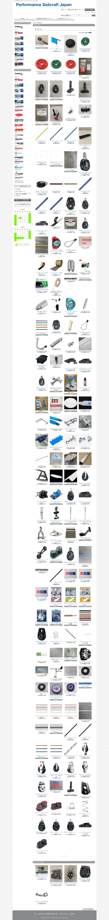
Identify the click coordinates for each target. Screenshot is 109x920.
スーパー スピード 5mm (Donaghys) (85, 564)
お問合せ (64, 18)
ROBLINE (17, 163)
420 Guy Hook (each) (70, 447)
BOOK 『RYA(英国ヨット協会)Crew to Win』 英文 (56, 623)
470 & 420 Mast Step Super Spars (85, 145)
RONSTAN (17, 117)
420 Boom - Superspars (85, 466)
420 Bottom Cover (56, 466)
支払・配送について (44, 18)
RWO (16, 132)
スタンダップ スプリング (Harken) (85, 814)
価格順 (86, 32)
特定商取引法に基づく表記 (51, 913)
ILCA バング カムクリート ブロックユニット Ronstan (56, 883)
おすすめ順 (81, 32)
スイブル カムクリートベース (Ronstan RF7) (42, 560)
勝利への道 (70, 392)
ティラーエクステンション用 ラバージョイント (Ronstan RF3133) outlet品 (85, 99)
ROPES (16, 66)
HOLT (16, 127)
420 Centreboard (70, 483)
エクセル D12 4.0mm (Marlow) (85, 192)
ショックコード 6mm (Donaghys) (56, 731)
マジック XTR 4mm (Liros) (42, 571)
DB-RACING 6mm (71, 191)
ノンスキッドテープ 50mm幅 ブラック (42, 273)
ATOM (26, 244)
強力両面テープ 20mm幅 (41, 291)
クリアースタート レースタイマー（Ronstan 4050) (85, 662)
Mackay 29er (17, 51)
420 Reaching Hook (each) (70, 351)
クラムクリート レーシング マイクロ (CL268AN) (85, 502)
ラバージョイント (71, 94)
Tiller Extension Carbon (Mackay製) (42, 160)
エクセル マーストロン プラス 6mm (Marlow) (70, 756)
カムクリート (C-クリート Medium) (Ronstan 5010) (56, 560)
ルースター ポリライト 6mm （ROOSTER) (41, 255)
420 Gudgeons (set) (85, 447)
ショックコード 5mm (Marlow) (71, 738)
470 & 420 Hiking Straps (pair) (56, 429)
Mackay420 (17, 87)
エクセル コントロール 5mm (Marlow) (71, 141)
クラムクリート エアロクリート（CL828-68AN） (85, 115)
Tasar (16, 34)
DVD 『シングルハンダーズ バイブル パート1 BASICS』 (85, 604)
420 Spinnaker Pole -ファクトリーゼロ (41, 46)
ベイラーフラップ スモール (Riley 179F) (70, 540)
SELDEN (17, 145)
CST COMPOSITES (19, 182)
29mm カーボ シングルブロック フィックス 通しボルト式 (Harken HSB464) (41, 192)
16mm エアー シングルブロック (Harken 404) (42, 795)
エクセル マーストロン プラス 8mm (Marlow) (41, 333)
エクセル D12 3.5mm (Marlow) (41, 211)
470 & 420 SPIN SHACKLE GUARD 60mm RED (42, 72)
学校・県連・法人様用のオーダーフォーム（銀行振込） (23, 194)
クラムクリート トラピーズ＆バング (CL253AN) (70, 369)
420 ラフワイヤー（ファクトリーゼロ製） (71, 169)
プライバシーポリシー (64, 913)
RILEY (16, 136)
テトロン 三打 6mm (85, 720)
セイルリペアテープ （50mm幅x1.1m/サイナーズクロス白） (56, 659)
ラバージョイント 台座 (85, 796)
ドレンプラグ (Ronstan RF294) (42, 502)
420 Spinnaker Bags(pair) (42, 447)
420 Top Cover (71, 466)
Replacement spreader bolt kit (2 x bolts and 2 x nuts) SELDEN (56, 389)
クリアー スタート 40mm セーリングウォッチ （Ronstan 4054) (56, 251)
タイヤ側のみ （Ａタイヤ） (85, 676)
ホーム (24, 18)
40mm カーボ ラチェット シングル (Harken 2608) (70, 502)
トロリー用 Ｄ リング (71, 676)
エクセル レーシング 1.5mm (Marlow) (42, 141)
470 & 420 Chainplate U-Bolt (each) (71, 429)
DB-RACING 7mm (56, 191)
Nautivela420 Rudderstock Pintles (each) (56, 365)
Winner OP (17, 61)
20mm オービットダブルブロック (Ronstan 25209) (85, 879)
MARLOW (17, 150)
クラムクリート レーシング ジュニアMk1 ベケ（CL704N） (42, 232)
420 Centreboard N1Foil (71, 332)
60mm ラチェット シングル (42, 832)
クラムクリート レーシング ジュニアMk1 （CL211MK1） (85, 833)
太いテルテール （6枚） (56, 411)
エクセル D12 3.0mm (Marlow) (56, 211)
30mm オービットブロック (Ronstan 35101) (42, 642)
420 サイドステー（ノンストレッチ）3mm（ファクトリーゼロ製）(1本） (56, 160)
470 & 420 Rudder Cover (85, 410)
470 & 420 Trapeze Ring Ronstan (71, 251)
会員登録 (72, 9)
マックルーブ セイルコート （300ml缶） (85, 388)
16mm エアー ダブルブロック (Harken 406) (71, 775)
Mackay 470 (17, 46)
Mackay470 (17, 93)
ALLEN (16, 122)
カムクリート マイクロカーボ (42, 851)
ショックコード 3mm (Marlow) (85, 738)
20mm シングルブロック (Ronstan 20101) (41, 775)
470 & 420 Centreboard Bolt (85, 428)
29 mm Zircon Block (56, 98)
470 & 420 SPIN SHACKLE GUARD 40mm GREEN (56, 72)
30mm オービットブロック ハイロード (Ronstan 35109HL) (71, 212)
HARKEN (17, 111)
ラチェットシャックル (71, 813)
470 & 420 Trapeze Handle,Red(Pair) (56, 123)
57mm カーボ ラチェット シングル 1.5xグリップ (85, 211)
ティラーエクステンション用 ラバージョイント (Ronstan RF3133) (56, 521)
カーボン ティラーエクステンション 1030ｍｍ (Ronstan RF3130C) (70, 521)
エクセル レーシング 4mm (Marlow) (70, 716)
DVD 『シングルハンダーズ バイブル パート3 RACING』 (56, 604)
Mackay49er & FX (18, 104)
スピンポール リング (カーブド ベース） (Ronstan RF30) (56, 541)
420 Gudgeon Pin (41, 466)
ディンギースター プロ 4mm (70, 622)
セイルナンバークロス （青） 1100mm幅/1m (71, 580)
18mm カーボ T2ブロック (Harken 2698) (41, 388)
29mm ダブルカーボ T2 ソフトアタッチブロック (85, 231)
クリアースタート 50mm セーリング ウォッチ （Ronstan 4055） (71, 312)
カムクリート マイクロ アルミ (41, 813)
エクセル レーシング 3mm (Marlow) (56, 141)
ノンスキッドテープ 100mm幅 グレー (56, 273)
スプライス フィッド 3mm (71, 641)
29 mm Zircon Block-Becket (41, 98)
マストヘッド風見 (40, 674)
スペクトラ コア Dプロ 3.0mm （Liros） (85, 686)
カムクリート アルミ (56, 813)
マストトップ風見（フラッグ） (56, 49)
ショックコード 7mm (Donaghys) (42, 731)
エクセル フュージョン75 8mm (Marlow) (42, 756)
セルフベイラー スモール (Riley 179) (56, 502)
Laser (16, 29)
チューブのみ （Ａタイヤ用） (42, 693)
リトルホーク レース (56, 311)
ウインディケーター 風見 (56, 678)
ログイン (65, 9)
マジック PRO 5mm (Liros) (71, 280)
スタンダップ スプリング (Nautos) (56, 642)
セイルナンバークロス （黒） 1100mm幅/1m (42, 598)
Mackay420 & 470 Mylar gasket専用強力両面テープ (56, 292)
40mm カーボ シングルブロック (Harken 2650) (85, 484)
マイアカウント (80, 9)
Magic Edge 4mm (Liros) (85, 278)
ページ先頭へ (88, 909)
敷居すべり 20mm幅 (85, 247)
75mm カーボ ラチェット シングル (56, 833)
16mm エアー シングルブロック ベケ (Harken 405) (85, 775)
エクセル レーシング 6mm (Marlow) (42, 716)
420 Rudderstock (41, 483)
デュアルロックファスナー (56, 226)
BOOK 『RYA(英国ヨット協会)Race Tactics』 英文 (41, 623)
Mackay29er (17, 98)
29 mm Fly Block (56, 331)
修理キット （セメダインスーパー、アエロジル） (85, 76)
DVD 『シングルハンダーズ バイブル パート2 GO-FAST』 (70, 604)
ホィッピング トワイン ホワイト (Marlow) (70, 230)
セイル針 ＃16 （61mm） (41, 661)
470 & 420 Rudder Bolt (41, 429)
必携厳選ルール (41, 411)
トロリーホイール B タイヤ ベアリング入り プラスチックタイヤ (56, 697)
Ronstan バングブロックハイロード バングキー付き (70, 883)
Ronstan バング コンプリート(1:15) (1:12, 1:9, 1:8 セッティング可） (41, 877)
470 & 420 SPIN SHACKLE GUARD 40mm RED (71, 72)
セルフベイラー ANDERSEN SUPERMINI (70, 118)
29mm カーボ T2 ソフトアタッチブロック (70, 563)
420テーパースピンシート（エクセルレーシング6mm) (41, 123)
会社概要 (18, 189)
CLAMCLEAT (18, 169)
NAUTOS (17, 140)
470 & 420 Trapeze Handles (41, 351)
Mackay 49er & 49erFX (19, 57)
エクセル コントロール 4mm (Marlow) (85, 623)
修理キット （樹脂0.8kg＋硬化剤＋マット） (70, 659)
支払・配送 (41, 913)
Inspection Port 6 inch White (70, 410)
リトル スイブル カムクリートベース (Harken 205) (85, 538)
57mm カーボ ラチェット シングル (70, 833)
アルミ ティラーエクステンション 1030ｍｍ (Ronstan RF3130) (85, 521)
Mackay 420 (17, 40)
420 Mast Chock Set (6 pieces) (56, 447)
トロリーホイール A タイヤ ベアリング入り (70, 693)
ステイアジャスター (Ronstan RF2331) (41, 521)
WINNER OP (17, 108)
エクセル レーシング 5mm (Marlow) (56, 716)
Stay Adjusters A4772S (41, 311)
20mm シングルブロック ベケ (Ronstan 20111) (85, 756)
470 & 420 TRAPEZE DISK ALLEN (71, 53)
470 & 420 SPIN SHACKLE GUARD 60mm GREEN (85, 49)
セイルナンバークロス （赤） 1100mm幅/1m (85, 580)
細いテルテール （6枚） (56, 790)
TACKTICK (17, 175)
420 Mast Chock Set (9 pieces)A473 (41, 366)
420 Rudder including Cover (56, 483)
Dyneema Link (71, 272)
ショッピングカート (90, 9)
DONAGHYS (18, 159)
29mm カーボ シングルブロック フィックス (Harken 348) (56, 776)
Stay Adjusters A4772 (56, 348)
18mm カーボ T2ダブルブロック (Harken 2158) (85, 173)
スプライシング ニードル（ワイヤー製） (85, 642)
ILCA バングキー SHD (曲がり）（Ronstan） (41, 902)
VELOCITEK (17, 178)
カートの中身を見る (22, 200)
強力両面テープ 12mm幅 (85, 272)
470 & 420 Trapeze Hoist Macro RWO (85, 333)
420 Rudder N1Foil (85, 311)
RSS (21, 244)
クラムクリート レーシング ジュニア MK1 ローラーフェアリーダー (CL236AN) (85, 369)
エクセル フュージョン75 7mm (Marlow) (56, 756)
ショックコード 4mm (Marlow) (56, 583)
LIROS (16, 155)
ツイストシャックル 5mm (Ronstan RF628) (42, 541)
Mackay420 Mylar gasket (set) (85, 351)
